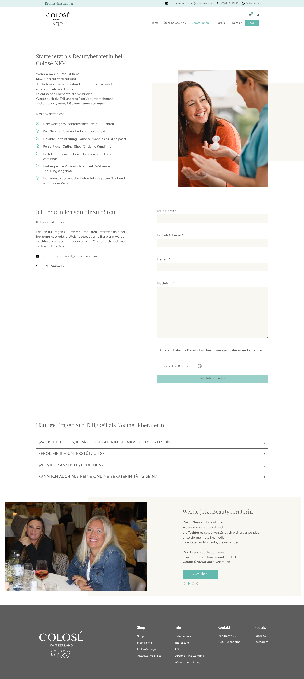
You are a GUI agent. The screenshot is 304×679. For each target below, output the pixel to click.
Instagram (261, 642)
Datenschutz (183, 636)
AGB (178, 649)
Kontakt (237, 23)
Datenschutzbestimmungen (208, 350)
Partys (220, 23)
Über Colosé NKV (175, 23)
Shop (251, 23)
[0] (248, 17)
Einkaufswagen (147, 649)
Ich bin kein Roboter (175, 366)
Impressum (182, 643)
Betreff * (163, 259)
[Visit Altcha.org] (200, 366)
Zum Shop (200, 574)
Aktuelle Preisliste (149, 656)
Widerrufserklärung (188, 662)
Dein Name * (166, 211)
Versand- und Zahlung (189, 656)
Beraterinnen (200, 23)
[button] (11, 546)
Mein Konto (144, 643)
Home (155, 23)
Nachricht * (165, 283)
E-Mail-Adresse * (170, 235)
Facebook (261, 636)
